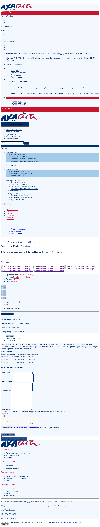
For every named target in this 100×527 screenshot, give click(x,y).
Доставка (10, 215)
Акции (9, 481)
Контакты (10, 219)
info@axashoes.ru (8, 510)
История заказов (13, 491)
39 (5, 293)
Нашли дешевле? (13, 308)
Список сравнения (18, 73)
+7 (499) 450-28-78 (18, 102)
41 (5, 298)
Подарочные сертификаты (17, 476)
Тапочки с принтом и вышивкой (24, 161)
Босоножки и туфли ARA (21, 174)
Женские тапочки (13, 134)
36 (5, 286)
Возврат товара (12, 468)
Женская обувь (12, 138)
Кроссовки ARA (18, 176)
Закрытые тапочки (18, 154)
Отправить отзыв (8, 434)
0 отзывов (5, 262)
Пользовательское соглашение (18, 453)
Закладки (10, 493)
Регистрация (11, 20)
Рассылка (10, 495)
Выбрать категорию (14, 130)
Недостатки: (6, 390)
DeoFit (9, 213)
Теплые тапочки (12, 132)
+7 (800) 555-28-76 (13, 47)
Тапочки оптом (12, 210)
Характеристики (13, 338)
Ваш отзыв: (5, 409)
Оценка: (4, 414)
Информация (6, 204)
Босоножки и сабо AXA (21, 171)
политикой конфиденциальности (67, 522)
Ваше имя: (5, 373)
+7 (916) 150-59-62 (13, 45)
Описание (10, 336)
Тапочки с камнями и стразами (24, 159)
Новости (10, 217)
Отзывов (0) (11, 340)
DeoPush (10, 211)
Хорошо (5, 525)
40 (5, 295)
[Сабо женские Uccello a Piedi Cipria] (17, 266)
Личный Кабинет (13, 489)
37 (5, 288)
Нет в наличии (7, 314)
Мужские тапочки (13, 136)
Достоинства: (6, 381)
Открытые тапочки (19, 157)
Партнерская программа (16, 478)
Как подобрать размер (15, 208)
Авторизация (11, 22)
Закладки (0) (16, 71)
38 (5, 291)
